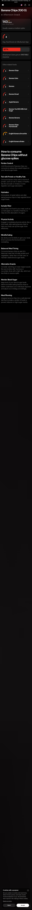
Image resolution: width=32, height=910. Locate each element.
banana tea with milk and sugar (16, 110)
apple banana (12, 102)
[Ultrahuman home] (2, 5)
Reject (9, 905)
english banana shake (14, 142)
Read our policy (7, 901)
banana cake (11, 79)
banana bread (12, 94)
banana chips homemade (12, 125)
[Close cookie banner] (28, 890)
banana (9, 86)
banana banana (12, 118)
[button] (29, 5)
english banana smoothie (16, 134)
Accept (23, 905)
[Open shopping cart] (25, 5)
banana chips (12, 71)
